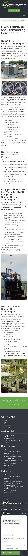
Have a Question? (11, 553)
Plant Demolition (8, 480)
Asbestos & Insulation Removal (12, 456)
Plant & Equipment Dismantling (13, 481)
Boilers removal (8, 334)
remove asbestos (7, 114)
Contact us (4, 140)
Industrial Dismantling (10, 485)
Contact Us (14, 404)
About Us (6, 424)
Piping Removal (8, 453)
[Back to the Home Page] (14, 5)
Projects (6, 422)
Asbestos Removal (9, 438)
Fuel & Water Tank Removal (12, 451)
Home (5, 420)
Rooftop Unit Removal (10, 463)
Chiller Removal (8, 465)
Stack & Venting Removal (11, 455)
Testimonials (7, 425)
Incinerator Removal (9, 467)
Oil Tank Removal (9, 435)
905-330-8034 (14, 10)
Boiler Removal (8, 437)
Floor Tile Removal (9, 458)
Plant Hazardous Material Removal (14, 483)
